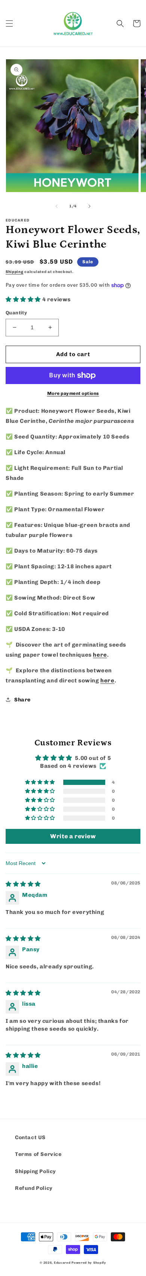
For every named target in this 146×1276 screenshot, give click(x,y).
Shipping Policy (35, 1171)
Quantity (16, 312)
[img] (23, 884)
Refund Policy (34, 1188)
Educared (62, 1262)
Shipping (15, 272)
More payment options (73, 393)
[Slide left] (56, 206)
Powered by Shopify (89, 1262)
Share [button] (22, 700)
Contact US (30, 1137)
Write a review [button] (72, 836)
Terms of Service (38, 1154)
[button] (9, 23)
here (100, 654)
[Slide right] (89, 206)
